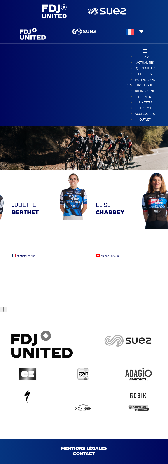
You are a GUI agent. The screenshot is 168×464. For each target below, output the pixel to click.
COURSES (145, 74)
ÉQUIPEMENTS (145, 68)
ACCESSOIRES (145, 114)
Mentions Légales (84, 448)
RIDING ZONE (145, 91)
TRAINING (145, 97)
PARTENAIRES (145, 79)
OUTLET (145, 119)
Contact (84, 453)
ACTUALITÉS (145, 62)
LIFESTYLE (145, 108)
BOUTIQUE (145, 85)
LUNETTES (145, 102)
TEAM (145, 57)
